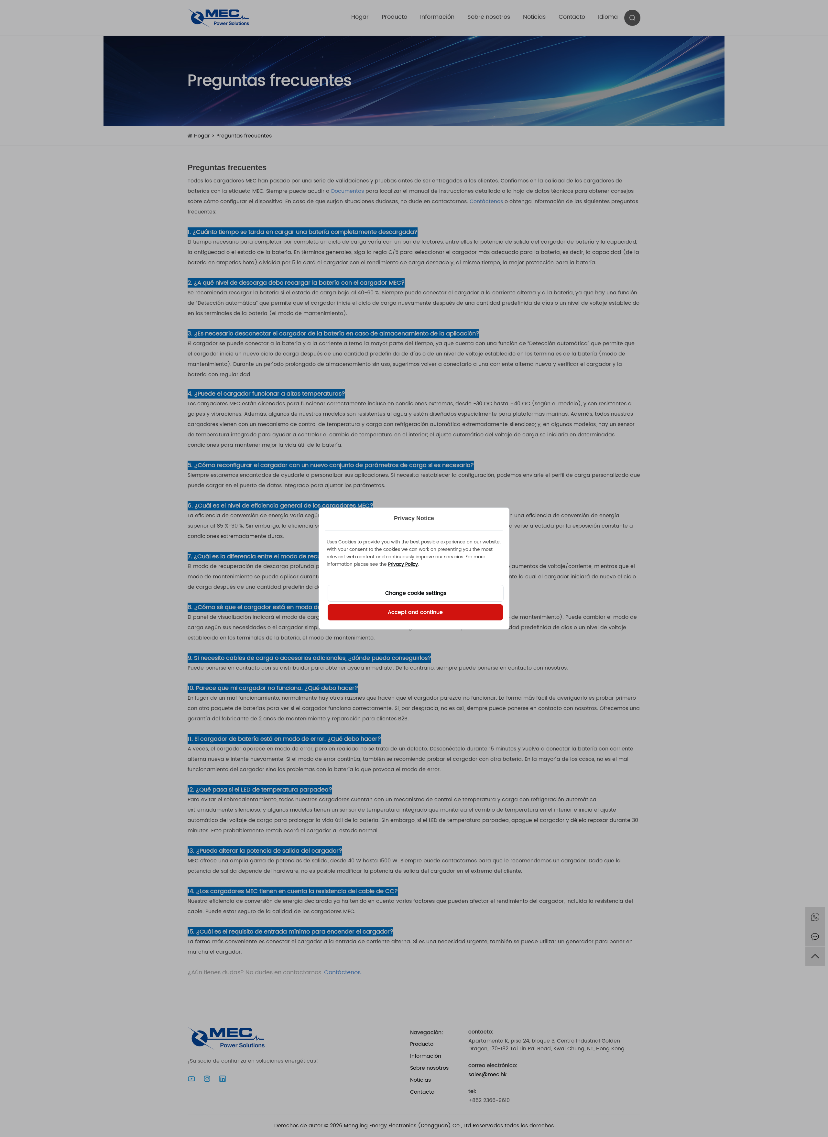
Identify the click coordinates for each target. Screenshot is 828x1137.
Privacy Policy (403, 564)
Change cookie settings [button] (415, 593)
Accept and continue (415, 612)
